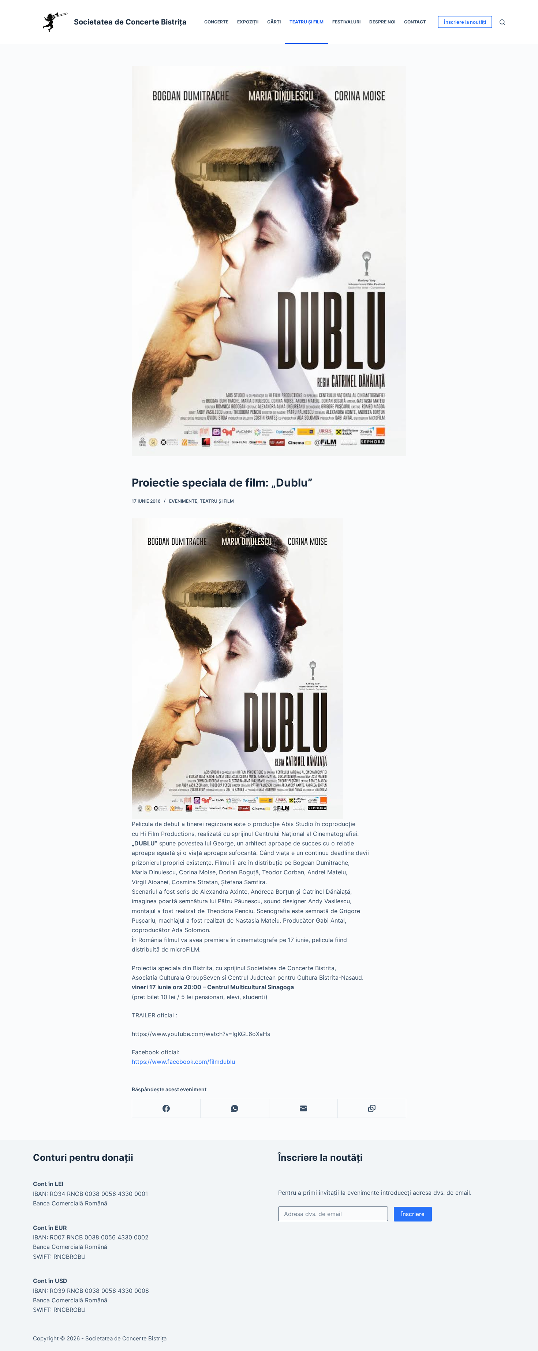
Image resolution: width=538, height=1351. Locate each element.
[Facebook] (166, 1108)
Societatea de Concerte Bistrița (130, 22)
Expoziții (247, 22)
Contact (415, 22)
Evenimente (183, 501)
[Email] (303, 1108)
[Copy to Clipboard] (372, 1108)
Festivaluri (346, 22)
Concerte (216, 22)
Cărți (274, 22)
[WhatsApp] (235, 1108)
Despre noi (382, 22)
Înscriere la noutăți (465, 22)
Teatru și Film (306, 22)
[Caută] (502, 22)
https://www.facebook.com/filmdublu (183, 1061)
